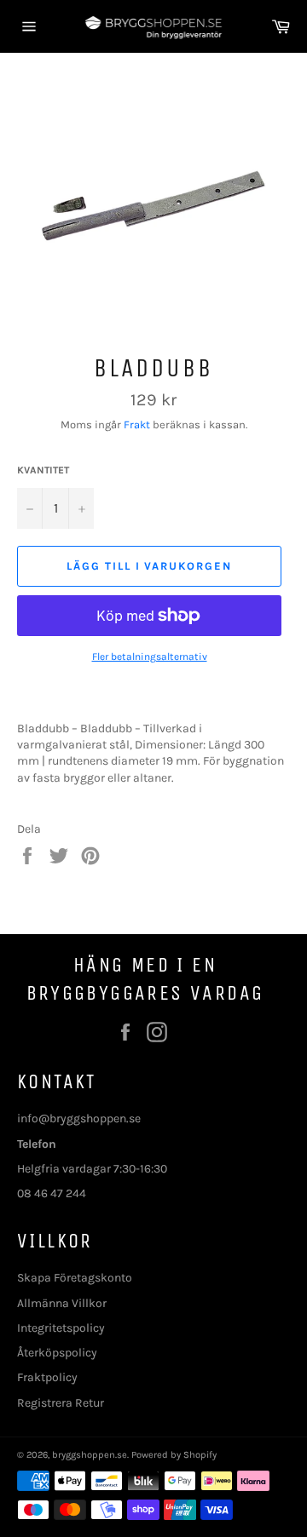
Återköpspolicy (57, 1352)
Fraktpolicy (47, 1377)
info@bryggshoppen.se (79, 1118)
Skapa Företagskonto (74, 1277)
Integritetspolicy (61, 1328)
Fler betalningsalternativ (149, 656)
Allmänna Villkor (62, 1303)
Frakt (137, 424)
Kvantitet (43, 470)
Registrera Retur (60, 1403)
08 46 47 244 (51, 1193)
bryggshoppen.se (89, 1454)
